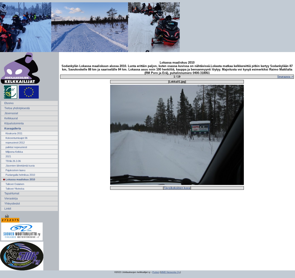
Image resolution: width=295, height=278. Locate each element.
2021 (8, 156)
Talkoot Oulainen (15, 184)
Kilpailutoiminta (14, 123)
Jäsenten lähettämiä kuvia (20, 165)
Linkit (7, 208)
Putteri (155, 272)
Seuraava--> (285, 76)
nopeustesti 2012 (15, 142)
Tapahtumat (11, 193)
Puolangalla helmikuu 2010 (20, 174)
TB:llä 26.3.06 (13, 161)
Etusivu (9, 103)
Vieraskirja (11, 198)
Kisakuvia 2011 (14, 133)
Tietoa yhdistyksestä (17, 108)
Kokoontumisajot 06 (16, 138)
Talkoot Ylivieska (15, 188)
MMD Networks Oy (170, 272)
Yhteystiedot (12, 203)
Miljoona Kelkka (14, 151)
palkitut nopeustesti (16, 147)
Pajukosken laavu (15, 170)
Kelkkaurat (11, 118)
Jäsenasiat (11, 113)
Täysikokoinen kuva (177, 188)
